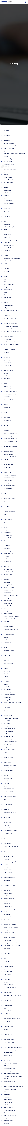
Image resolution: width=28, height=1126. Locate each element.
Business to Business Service (11, 261)
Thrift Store (7, 1021)
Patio (5, 799)
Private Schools (8, 872)
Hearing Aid (7, 582)
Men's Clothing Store (9, 728)
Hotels (5, 608)
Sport (5, 998)
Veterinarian (7, 1060)
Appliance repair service (10, 169)
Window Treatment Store (10, 1110)
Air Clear (6, 156)
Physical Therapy (8, 833)
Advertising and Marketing (10, 146)
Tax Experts (7, 1013)
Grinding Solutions (8, 553)
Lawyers (6, 668)
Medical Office (7, 721)
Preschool (6, 859)
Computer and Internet (10, 318)
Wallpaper (6, 1065)
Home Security (7, 606)
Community (7, 315)
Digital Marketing (8, 389)
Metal (5, 734)
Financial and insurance (10, 475)
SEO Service (7, 953)
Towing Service (8, 1034)
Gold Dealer (7, 545)
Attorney (6, 187)
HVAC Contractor (8, 613)
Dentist (5, 383)
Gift (5, 540)
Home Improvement (9, 598)
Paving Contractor (8, 802)
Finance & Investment (9, 470)
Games (6, 527)
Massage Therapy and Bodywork (12, 702)
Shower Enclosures (8, 964)
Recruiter (6, 901)
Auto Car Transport (9, 203)
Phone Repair (7, 822)
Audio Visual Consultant (10, 193)
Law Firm (6, 658)
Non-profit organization (10, 768)
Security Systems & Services (11, 943)
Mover (5, 752)
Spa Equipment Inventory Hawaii (12, 995)
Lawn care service (8, 663)
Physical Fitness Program (10, 830)
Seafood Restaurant (9, 937)
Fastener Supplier (8, 462)
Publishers (6, 883)
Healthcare (7, 579)
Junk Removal (7, 642)
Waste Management (9, 1068)
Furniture (6, 522)
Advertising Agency (9, 143)
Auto (5, 198)
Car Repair (6, 271)
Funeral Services (8, 519)
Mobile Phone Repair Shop (10, 741)
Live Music (6, 681)
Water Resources (8, 1084)
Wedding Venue (8, 1102)
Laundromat (7, 655)
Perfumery (6, 809)
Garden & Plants (8, 535)
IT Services (6, 632)
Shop (5, 958)
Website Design (8, 1099)
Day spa (6, 373)
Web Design (7, 1094)
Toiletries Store (8, 1024)
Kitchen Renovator (8, 645)
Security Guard (7, 940)
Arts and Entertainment (10, 180)
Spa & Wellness (8, 992)
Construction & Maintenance (11, 342)
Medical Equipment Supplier (11, 718)
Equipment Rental (8, 443)
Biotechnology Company (10, 240)
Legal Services (7, 671)
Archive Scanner (8, 177)
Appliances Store (8, 172)
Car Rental (6, 268)
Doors (5, 412)
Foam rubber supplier (9, 498)
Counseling (7, 357)
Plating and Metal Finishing (11, 846)
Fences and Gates (8, 464)
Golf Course (7, 548)
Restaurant (7, 914)
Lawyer (5, 666)
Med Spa (6, 710)
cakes (5, 263)
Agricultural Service (9, 148)
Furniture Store (7, 525)
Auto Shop (6, 211)
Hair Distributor (7, 561)
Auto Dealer (7, 206)
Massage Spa (7, 697)
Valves (5, 1058)
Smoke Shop (7, 977)
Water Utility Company (10, 1089)
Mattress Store (8, 705)
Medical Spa (7, 723)
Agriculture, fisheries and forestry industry (15, 153)
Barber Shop (7, 224)
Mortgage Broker (8, 747)
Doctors (6, 404)
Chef (5, 281)
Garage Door (7, 532)
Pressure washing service (10, 862)
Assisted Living (7, 185)
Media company (8, 713)
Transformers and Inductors (11, 1037)
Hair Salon (6, 566)
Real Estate (7, 890)
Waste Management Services (12, 1073)
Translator (6, 1045)
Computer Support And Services (12, 331)
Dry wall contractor (9, 415)
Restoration (7, 919)
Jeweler (6, 637)
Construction (7, 339)
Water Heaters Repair (9, 1081)
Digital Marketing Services (10, 394)
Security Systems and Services (12, 945)
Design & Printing (8, 386)
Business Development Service (12, 258)
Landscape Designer (9, 650)
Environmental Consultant (10, 438)
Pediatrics (6, 807)
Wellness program (8, 1107)
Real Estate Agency (9, 893)
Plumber (6, 849)
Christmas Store (8, 289)
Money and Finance (9, 744)
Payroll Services (8, 804)
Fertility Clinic (7, 467)
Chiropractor (7, 287)
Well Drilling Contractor (10, 1105)
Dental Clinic (7, 378)
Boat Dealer (7, 242)
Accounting (7, 135)
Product (6, 875)
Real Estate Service (9, 898)
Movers (5, 754)
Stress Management (9, 1003)
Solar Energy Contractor (10, 987)
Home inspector (8, 600)
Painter (5, 786)
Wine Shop (6, 1113)
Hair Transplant (8, 569)
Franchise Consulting (9, 511)
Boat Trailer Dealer (8, 247)
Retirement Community (10, 924)
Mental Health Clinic (9, 731)
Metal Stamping (8, 739)
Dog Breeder (7, 407)
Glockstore (6, 543)
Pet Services (7, 820)
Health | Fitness (8, 574)
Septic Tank (7, 956)
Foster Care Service (9, 509)
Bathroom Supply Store (10, 227)
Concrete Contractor (9, 334)
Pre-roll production (9, 856)
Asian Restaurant (8, 182)
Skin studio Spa (8, 971)
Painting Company (8, 788)
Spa (5, 990)
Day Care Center (8, 370)
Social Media (7, 979)
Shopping (6, 961)
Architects (6, 174)
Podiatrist (6, 854)
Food (5, 501)
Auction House (7, 190)
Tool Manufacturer (8, 1026)
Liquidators (6, 679)
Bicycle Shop (7, 237)
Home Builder (7, 592)
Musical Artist (7, 762)
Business (6, 255)
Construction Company (10, 347)
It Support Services (9, 634)
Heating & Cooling (8, 585)
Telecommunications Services (12, 1018)
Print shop (6, 864)
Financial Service (8, 480)
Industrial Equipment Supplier (11, 616)
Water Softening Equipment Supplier (13, 1086)
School (5, 935)
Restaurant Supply (8, 917)
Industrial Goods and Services (11, 619)
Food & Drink (7, 504)
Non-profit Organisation (10, 765)
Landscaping (7, 653)
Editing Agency (7, 420)
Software (6, 982)
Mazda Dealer (7, 707)
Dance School (7, 368)
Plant (5, 838)
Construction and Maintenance (12, 344)
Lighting (6, 676)
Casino (5, 276)
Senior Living (7, 950)
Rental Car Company (9, 909)
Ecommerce (7, 417)
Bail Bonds (6, 219)
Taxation (6, 1016)
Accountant (7, 130)
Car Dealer (6, 266)
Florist (5, 493)
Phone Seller (7, 825)
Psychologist (7, 880)
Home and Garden (8, 590)
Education (6, 423)
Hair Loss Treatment (9, 564)
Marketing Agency (8, 692)
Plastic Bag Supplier (9, 841)
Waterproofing (7, 1092)
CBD (5, 279)
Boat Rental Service (9, 245)
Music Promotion (8, 760)
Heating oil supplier (9, 587)
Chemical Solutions (9, 284)
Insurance (6, 621)
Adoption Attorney (9, 138)
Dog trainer (7, 410)
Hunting (6, 611)
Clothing (6, 302)
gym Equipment (8, 558)
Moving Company (8, 757)
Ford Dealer (7, 506)
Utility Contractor (8, 1052)
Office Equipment (8, 770)
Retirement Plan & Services (11, 927)
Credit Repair (7, 360)
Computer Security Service (11, 326)
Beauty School (7, 234)
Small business (7, 974)
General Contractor (9, 538)
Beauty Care (7, 229)
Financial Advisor (8, 472)
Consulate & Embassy (9, 349)
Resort (5, 911)
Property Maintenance (10, 877)
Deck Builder (7, 376)
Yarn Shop (6, 1123)
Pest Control (7, 817)
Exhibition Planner (8, 454)
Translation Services (9, 1042)
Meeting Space (8, 726)
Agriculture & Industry (9, 151)
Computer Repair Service (10, 323)
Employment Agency (9, 436)
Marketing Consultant (9, 694)
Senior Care (7, 948)
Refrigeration (7, 903)
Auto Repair (7, 208)
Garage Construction (9, 530)
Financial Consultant (9, 477)
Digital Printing (7, 396)
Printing (6, 867)
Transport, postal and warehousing (13, 1047)
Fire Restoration (8, 488)
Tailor (5, 1008)
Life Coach (6, 673)
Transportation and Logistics (11, 1050)
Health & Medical (8, 572)
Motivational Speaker (9, 749)
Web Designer (7, 1097)
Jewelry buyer (7, 639)
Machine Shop (7, 687)
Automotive (7, 214)
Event (5, 449)
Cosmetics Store (8, 355)
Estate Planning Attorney (10, 446)
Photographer (7, 828)
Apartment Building (9, 164)
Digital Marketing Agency (10, 391)
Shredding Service (8, 966)
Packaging (6, 783)
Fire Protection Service (10, 485)
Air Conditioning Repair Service (12, 159)
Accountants (7, 132)
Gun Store (6, 556)
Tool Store (6, 1029)
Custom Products (8, 362)
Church (5, 292)
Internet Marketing (8, 626)
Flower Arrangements (9, 496)
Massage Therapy (8, 700)
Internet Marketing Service (11, 629)
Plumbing (6, 851)
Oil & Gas (6, 775)
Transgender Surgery (9, 1039)
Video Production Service (10, 1063)
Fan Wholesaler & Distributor (11, 457)
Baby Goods (7, 216)
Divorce (6, 402)
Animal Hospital (8, 161)
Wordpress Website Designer (11, 1118)
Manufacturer (7, 689)
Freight (5, 514)
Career (5, 274)
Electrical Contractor (9, 428)
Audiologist (7, 195)
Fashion (6, 459)
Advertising (7, 140)
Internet (6, 624)
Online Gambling (8, 778)
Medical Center (8, 715)
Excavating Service (8, 451)
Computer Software (9, 329)
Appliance (6, 166)
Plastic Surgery (7, 843)
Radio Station (7, 888)
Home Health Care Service (11, 595)
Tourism (6, 1031)
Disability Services (8, 399)
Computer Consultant (10, 321)
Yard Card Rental (8, 1120)
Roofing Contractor (9, 932)
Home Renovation (8, 603)
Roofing (6, 930)
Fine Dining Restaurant (9, 483)
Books (5, 253)
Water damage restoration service (13, 1076)
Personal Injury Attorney (10, 812)
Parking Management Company (12, 794)
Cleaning (6, 295)
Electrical (6, 425)
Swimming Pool (8, 1005)
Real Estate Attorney (9, 896)
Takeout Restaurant (9, 1011)
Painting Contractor (9, 791)
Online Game (7, 781)
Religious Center (8, 906)
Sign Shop (6, 969)
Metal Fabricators (8, 736)
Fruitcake (6, 517)
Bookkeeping (7, 250)
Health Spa (6, 577)
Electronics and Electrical (10, 433)
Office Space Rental (9, 773)
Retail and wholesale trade (11, 922)
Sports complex (8, 1000)
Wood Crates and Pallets (10, 1115)
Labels (5, 647)
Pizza (5, 835)
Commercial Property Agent (11, 313)
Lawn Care (6, 660)
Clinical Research (8, 300)
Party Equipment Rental (10, 796)
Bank (5, 221)
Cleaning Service (8, 297)
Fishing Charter (8, 491)
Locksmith (6, 684)
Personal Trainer (8, 815)
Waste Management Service (11, 1071)
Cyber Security (7, 365)
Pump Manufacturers (9, 885)
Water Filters (7, 1079)
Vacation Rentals (8, 1055)
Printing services (8, 869)
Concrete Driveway (9, 336)
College (6, 308)
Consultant (7, 352)
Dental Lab (6, 381)
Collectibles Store (8, 305)
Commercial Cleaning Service (11, 310)
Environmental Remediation (11, 441)
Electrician (6, 430)
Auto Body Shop (8, 200)
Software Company (9, 984)
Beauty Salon (7, 232)
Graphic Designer (8, 551)
